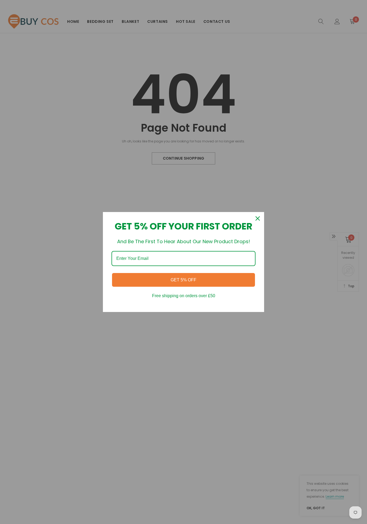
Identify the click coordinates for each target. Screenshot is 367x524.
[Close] (257, 218)
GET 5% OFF (183, 280)
